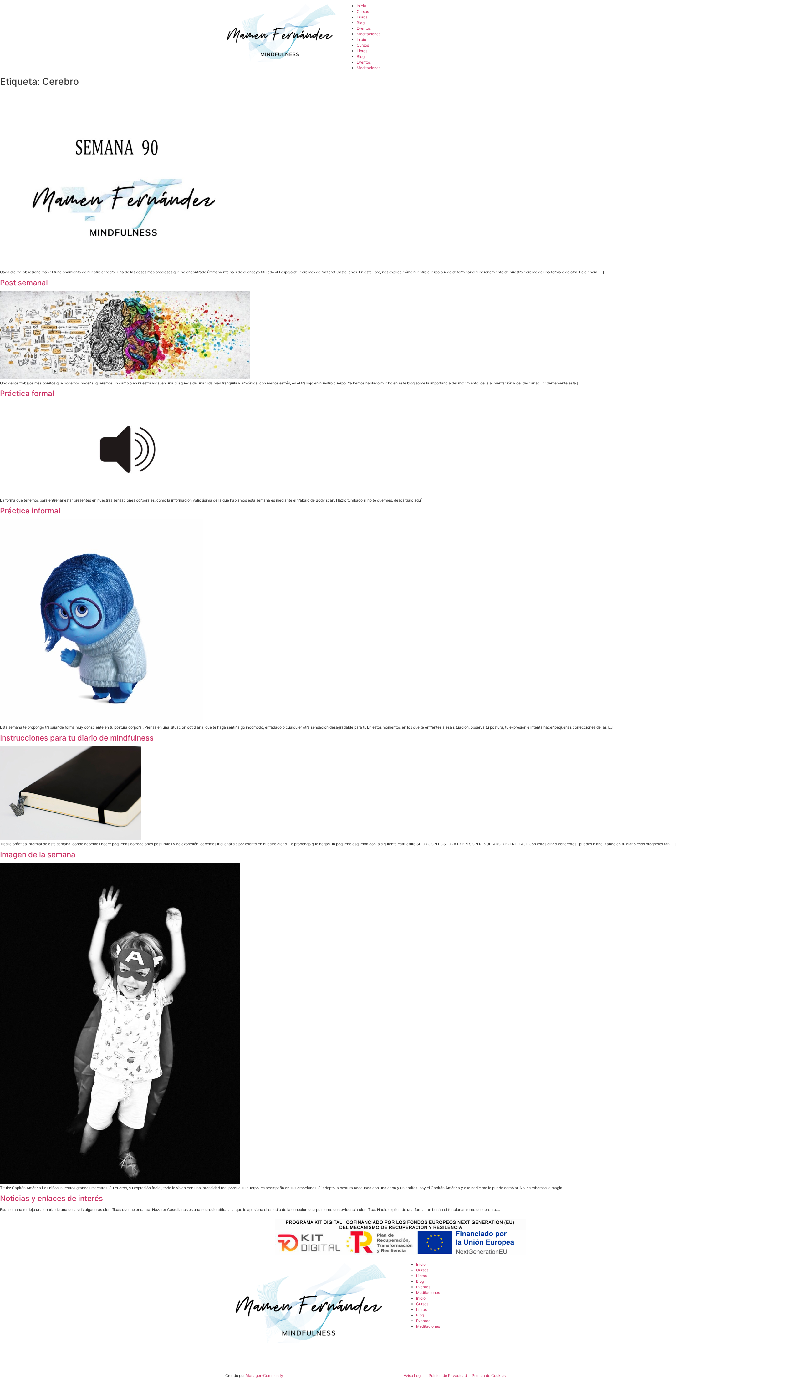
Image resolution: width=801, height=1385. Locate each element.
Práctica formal (27, 393)
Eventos (364, 28)
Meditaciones (368, 34)
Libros (362, 17)
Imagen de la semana (37, 854)
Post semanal (24, 282)
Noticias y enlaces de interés (51, 1198)
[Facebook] (471, 11)
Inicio (361, 5)
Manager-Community (264, 1375)
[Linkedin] (555, 11)
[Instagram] (499, 11)
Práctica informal (30, 510)
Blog (361, 22)
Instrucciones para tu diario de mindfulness (77, 737)
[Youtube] (527, 11)
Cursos (363, 11)
